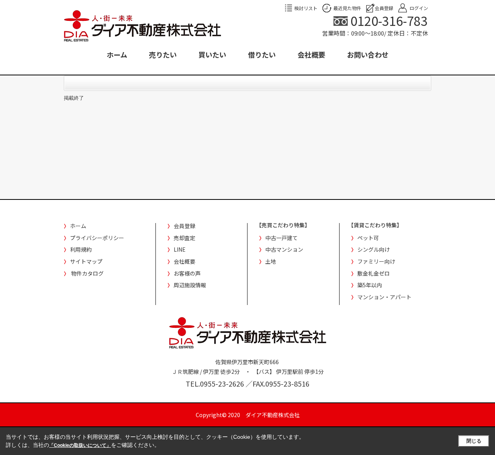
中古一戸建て (281, 238)
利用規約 (81, 249)
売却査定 (184, 238)
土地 (270, 261)
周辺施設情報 (190, 285)
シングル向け (373, 249)
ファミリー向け (376, 261)
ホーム (117, 55)
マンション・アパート (384, 297)
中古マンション (284, 249)
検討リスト (305, 8)
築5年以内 (369, 285)
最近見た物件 (347, 8)
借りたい (262, 55)
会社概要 (311, 55)
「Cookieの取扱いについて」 (80, 445)
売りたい (163, 55)
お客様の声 (187, 273)
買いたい (212, 55)
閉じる (473, 441)
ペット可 (368, 238)
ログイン (419, 8)
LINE (180, 249)
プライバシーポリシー (97, 238)
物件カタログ (87, 273)
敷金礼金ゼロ (373, 273)
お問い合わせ (368, 55)
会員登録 (384, 8)
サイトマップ (86, 261)
